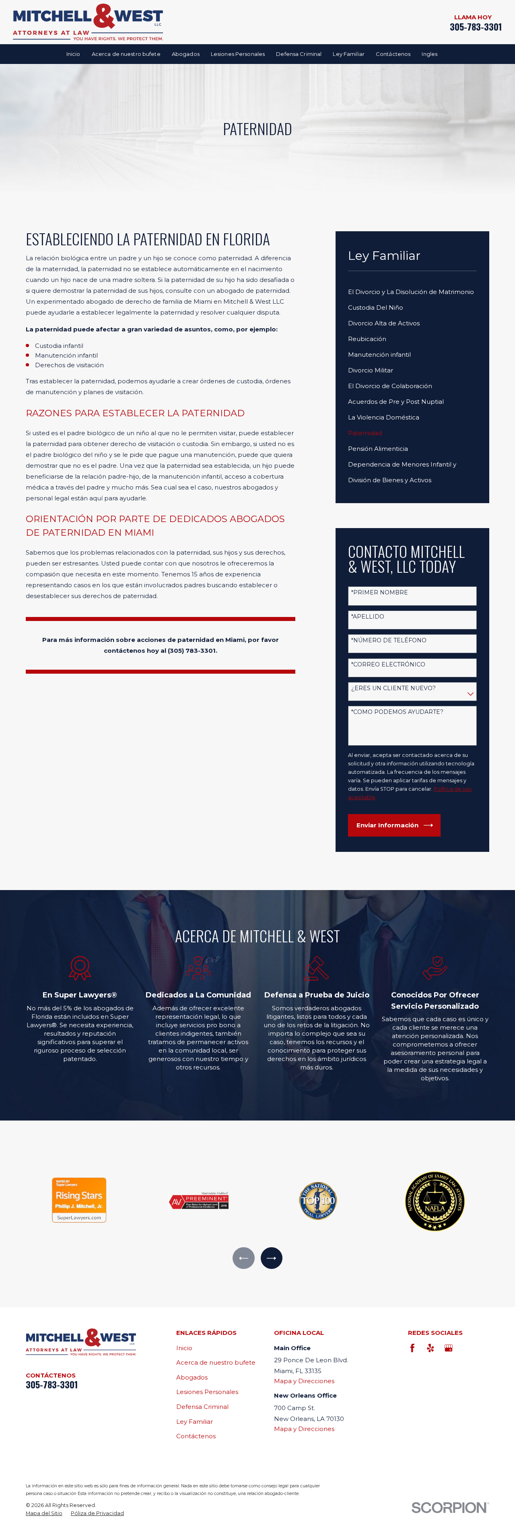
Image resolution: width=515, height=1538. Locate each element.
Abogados (192, 1377)
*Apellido (367, 616)
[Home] (88, 22)
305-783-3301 (476, 26)
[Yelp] (430, 1348)
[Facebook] (412, 1348)
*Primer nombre (379, 592)
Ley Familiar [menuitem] (349, 54)
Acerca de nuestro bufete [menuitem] (126, 54)
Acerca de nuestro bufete (215, 1362)
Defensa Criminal (202, 1407)
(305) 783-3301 (192, 650)
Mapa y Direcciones (304, 1381)
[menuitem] (412, 292)
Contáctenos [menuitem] (393, 54)
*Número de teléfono (388, 640)
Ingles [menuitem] (429, 54)
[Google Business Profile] (449, 1348)
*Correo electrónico (388, 664)
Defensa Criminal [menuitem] (298, 54)
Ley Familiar (194, 1421)
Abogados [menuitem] (186, 54)
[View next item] (271, 1258)
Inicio (184, 1348)
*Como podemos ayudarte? (397, 712)
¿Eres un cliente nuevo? (393, 688)
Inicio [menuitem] (73, 54)
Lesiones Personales (207, 1392)
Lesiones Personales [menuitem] (238, 54)
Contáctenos (196, 1436)
